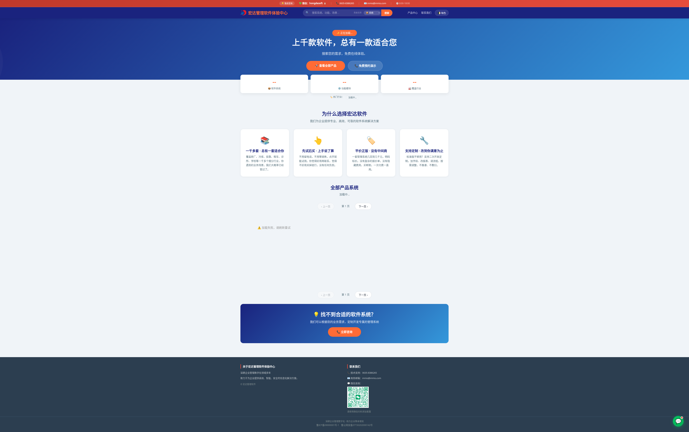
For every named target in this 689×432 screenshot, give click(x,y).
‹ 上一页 (325, 206)
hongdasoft (316, 3)
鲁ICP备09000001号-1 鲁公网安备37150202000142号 (344, 425)
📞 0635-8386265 (345, 3)
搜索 (387, 13)
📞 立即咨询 (344, 332)
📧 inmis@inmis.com (375, 3)
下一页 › (363, 206)
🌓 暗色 (442, 13)
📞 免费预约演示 (365, 66)
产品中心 (413, 12)
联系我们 (426, 12)
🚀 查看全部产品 (325, 66)
